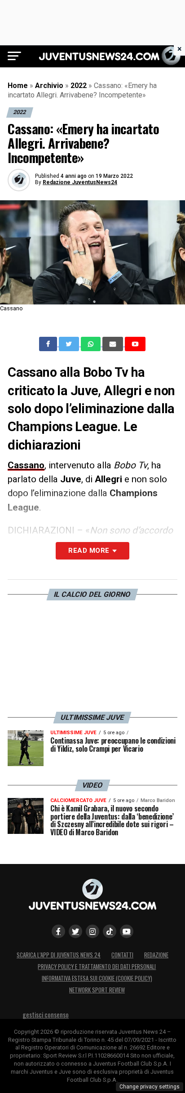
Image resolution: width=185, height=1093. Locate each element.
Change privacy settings (149, 1087)
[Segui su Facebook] (58, 931)
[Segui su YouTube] (126, 931)
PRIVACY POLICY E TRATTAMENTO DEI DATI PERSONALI (97, 966)
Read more (88, 550)
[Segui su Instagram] (92, 931)
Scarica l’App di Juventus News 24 (59, 955)
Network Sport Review (97, 990)
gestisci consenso (45, 1014)
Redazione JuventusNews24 (80, 182)
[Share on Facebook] (49, 344)
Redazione (156, 955)
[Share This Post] (91, 344)
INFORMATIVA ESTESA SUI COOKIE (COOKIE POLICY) (97, 978)
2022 (78, 85)
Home (18, 85)
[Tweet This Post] (70, 344)
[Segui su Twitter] (75, 931)
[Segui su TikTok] (109, 931)
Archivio (49, 85)
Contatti (122, 955)
